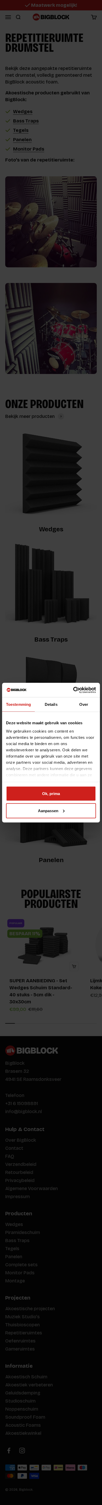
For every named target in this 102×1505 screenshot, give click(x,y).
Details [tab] (51, 704)
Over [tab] (83, 704)
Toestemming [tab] (18, 704)
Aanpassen (48, 810)
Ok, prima (51, 793)
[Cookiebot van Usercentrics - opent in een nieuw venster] (73, 690)
